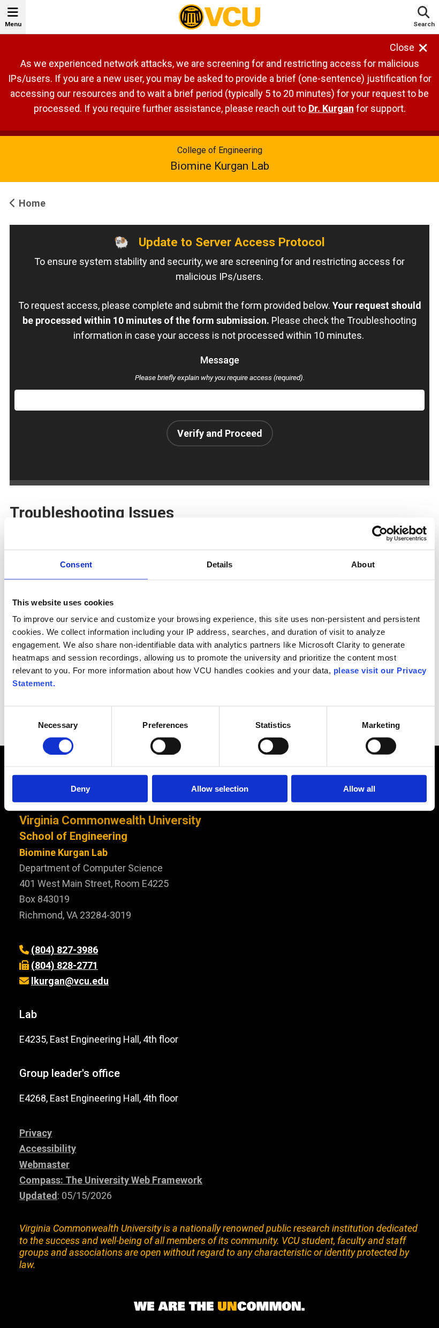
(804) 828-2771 (64, 965)
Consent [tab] (76, 563)
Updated (38, 1195)
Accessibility (47, 1148)
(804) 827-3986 (64, 949)
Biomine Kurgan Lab (219, 166)
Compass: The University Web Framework (110, 1180)
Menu (13, 24)
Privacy (35, 1133)
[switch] (165, 745)
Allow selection (219, 788)
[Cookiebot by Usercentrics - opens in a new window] (380, 533)
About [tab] (363, 563)
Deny (80, 788)
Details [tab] (220, 563)
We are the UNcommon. (219, 1306)
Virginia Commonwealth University (110, 820)
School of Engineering (73, 836)
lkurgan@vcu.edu (70, 980)
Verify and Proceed (219, 433)
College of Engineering (219, 150)
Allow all (359, 788)
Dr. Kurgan (331, 108)
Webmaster (44, 1164)
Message (219, 360)
